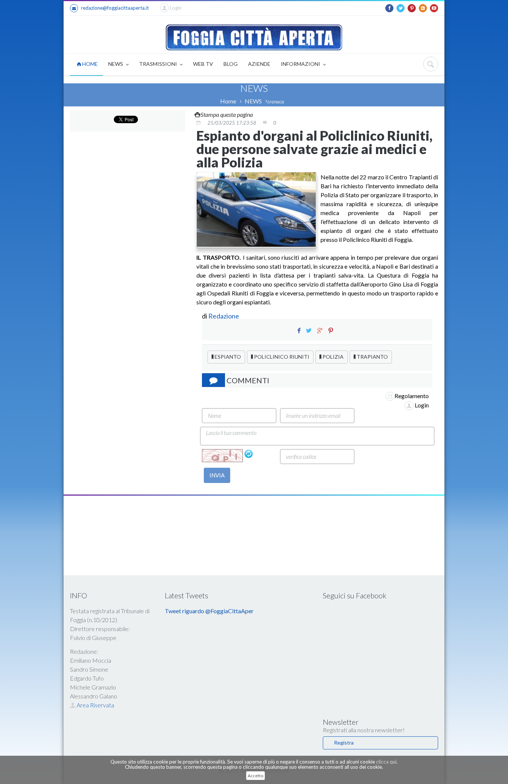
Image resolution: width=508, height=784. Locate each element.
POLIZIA (332, 356)
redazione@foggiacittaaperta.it (115, 8)
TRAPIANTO (372, 356)
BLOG (231, 64)
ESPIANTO (227, 356)
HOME (89, 64)
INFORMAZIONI (301, 64)
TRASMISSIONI (158, 64)
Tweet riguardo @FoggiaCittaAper (209, 610)
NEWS (116, 64)
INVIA (217, 475)
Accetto (255, 775)
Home (228, 101)
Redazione (224, 316)
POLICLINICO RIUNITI (281, 356)
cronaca (275, 102)
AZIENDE (259, 64)
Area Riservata (94, 704)
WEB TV (203, 64)
